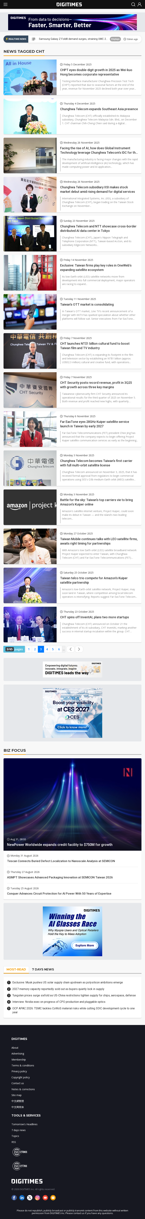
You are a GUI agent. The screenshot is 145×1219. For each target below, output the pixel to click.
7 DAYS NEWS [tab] (43, 969)
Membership (18, 1059)
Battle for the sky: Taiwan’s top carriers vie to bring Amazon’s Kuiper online (96, 502)
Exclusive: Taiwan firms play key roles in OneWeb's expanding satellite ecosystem (96, 267)
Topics (15, 1136)
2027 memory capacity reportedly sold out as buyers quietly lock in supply (58, 989)
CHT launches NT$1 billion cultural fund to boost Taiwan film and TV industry (95, 346)
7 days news (18, 1130)
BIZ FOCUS (15, 750)
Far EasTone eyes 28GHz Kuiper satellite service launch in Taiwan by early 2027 (94, 424)
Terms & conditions (22, 1065)
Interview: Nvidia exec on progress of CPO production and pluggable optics (58, 1001)
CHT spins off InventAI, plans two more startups (94, 617)
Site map (16, 1095)
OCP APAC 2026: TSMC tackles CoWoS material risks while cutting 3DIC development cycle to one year (73, 1010)
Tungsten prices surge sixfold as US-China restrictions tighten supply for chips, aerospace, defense (74, 995)
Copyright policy (20, 1077)
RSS (13, 1142)
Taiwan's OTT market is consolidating (87, 304)
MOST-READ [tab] (16, 969)
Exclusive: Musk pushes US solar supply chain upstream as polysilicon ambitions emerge (67, 982)
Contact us (17, 1083)
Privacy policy (19, 1071)
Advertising (17, 1053)
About (14, 1047)
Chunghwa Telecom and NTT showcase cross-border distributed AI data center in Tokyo (98, 228)
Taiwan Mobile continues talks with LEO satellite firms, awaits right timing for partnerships (99, 541)
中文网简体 (17, 1107)
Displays (115, 39)
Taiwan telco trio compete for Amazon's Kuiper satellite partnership (94, 580)
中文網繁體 (17, 1101)
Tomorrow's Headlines (24, 1124)
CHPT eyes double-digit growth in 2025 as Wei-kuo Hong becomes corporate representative (96, 72)
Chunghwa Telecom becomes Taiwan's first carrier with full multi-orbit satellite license (96, 463)
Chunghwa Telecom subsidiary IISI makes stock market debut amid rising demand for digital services (97, 189)
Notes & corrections (23, 1089)
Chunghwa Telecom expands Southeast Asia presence (99, 109)
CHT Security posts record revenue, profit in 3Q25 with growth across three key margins (96, 385)
